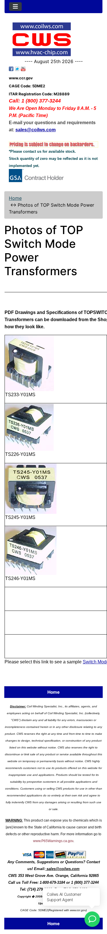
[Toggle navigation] (15, 6)
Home (15, 198)
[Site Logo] (53, 39)
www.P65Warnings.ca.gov (53, 841)
